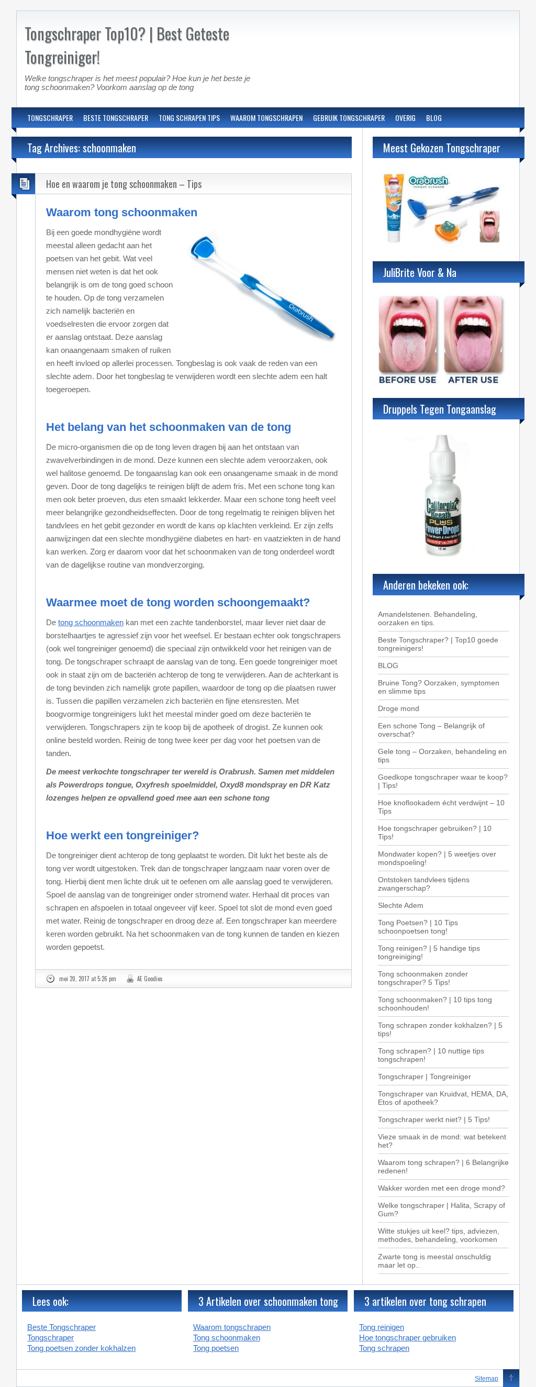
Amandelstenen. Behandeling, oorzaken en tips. (427, 618)
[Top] (511, 1378)
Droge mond (398, 708)
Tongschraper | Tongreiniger (424, 1076)
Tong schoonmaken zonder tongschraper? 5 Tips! (423, 978)
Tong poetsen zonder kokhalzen (81, 1348)
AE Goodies (150, 978)
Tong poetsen (216, 1348)
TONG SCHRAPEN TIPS (189, 117)
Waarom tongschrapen (232, 1327)
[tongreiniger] (443, 245)
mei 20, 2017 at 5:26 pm (87, 978)
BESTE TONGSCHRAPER (115, 117)
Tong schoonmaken (226, 1337)
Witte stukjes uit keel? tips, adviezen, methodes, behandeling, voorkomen (438, 1235)
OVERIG (405, 117)
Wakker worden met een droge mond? (441, 1188)
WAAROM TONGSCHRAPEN (266, 117)
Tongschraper (50, 1337)
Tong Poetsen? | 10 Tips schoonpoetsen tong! (418, 926)
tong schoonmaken (91, 622)
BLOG (434, 117)
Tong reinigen (381, 1327)
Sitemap (486, 1378)
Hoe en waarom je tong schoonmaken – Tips (124, 184)
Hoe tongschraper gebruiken (407, 1337)
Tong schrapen (384, 1348)
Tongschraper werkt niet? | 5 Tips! (434, 1119)
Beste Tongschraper (61, 1327)
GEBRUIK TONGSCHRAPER (349, 117)
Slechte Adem (400, 905)
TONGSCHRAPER (50, 117)
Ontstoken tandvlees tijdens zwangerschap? (424, 883)
